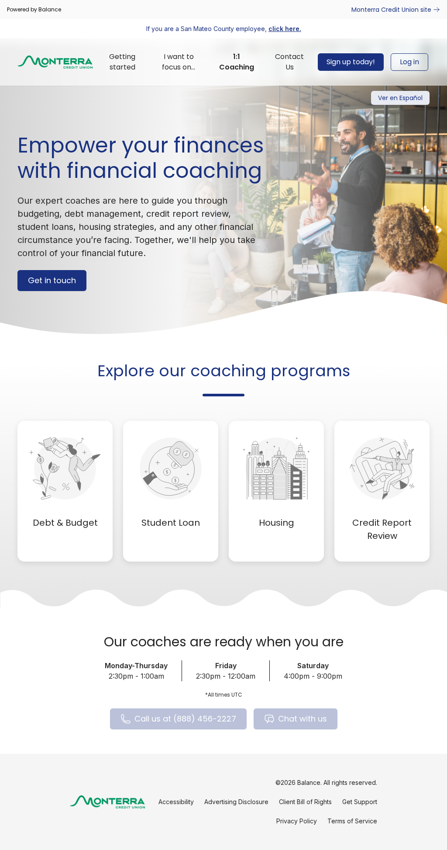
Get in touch (52, 280)
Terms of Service (352, 821)
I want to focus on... (178, 62)
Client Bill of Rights (305, 801)
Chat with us (302, 718)
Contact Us (289, 62)
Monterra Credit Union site (391, 9)
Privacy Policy (296, 821)
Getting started (122, 62)
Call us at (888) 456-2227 (185, 718)
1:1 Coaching (236, 62)
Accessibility (176, 801)
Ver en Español (400, 98)
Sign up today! (351, 62)
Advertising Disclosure (236, 801)
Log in (409, 62)
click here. (284, 28)
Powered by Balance (34, 10)
